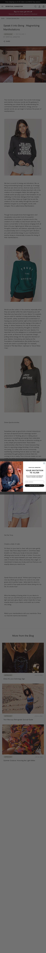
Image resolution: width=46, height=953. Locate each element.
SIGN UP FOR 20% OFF (34, 485)
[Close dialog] (44, 463)
